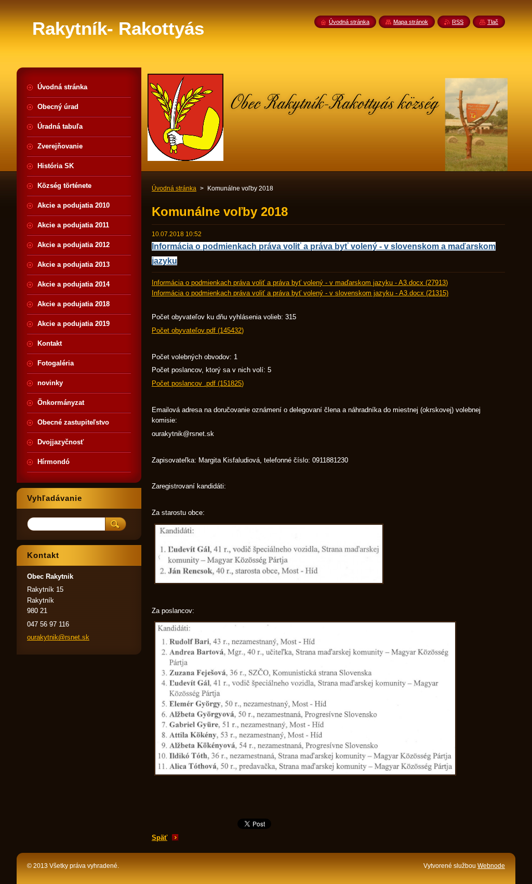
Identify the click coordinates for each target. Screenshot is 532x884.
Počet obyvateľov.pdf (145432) (198, 330)
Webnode (491, 866)
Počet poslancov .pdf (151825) (198, 383)
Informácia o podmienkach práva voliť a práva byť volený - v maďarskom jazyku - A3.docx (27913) (300, 283)
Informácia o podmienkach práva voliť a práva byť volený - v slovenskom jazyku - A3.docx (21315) (300, 293)
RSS (457, 22)
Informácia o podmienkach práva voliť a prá (237, 246)
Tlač (492, 22)
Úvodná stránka (174, 188)
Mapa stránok (410, 22)
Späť (159, 837)
